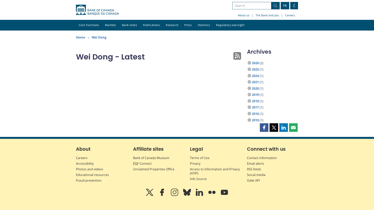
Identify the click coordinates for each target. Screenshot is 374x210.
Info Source (198, 179)
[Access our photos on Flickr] (212, 195)
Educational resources (92, 175)
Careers (290, 15)
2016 (255, 114)
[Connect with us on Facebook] (162, 195)
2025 (255, 69)
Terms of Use (199, 158)
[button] (264, 127)
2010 (255, 120)
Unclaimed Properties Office (153, 169)
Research (172, 25)
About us (244, 15)
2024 (255, 76)
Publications (151, 25)
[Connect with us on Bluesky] (187, 195)
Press (188, 25)
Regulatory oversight (230, 25)
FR (285, 6)
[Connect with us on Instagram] (175, 195)
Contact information (262, 158)
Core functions (89, 25)
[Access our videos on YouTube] (224, 195)
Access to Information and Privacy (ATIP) (215, 171)
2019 (255, 95)
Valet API (253, 180)
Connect (142, 163)
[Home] (97, 10)
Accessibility (85, 163)
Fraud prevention (88, 180)
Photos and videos (89, 169)
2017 (255, 107)
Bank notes (129, 25)
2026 (255, 63)
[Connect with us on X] (150, 195)
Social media (256, 175)
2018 (255, 101)
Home (80, 37)
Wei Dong (99, 37)
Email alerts (255, 163)
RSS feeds (254, 169)
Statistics (204, 25)
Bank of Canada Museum (151, 158)
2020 (255, 88)
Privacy (195, 163)
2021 (255, 82)
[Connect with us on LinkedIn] (200, 195)
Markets (110, 25)
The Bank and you (267, 15)
